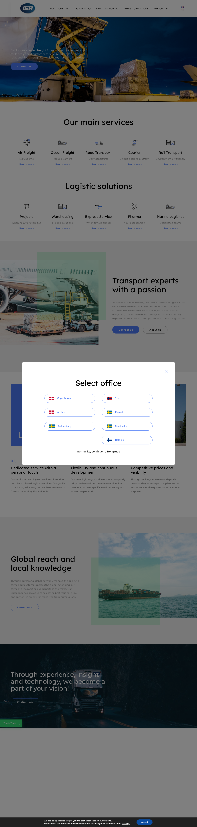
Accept (144, 822)
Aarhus (61, 412)
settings (126, 823)
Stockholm (121, 426)
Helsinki (119, 439)
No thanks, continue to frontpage (98, 451)
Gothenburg (64, 426)
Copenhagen (64, 398)
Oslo (116, 398)
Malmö (119, 412)
